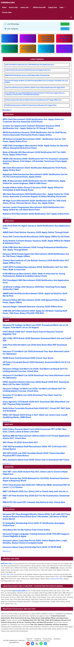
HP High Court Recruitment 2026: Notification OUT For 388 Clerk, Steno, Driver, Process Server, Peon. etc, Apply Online (35, 201)
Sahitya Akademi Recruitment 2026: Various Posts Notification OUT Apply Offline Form (33, 100)
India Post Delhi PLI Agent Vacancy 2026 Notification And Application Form (29, 64)
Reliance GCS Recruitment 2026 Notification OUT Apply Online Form (36, 214)
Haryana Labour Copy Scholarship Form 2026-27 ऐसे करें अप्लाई (32, 547)
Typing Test (52, 7)
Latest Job (24, 7)
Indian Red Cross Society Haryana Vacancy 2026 (46, 38)
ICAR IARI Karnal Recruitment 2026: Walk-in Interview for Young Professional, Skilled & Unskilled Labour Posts (34, 274)
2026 (46, 48)
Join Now (65, 24)
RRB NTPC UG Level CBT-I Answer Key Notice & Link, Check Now (34, 502)
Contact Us (37, 639)
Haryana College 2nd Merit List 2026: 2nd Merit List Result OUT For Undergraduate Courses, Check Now (35, 370)
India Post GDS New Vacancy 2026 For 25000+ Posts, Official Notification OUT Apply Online (35, 87)
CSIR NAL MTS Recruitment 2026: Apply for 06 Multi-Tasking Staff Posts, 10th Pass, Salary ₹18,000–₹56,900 (35, 312)
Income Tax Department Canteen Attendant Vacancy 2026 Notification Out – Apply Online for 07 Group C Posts (31, 127)
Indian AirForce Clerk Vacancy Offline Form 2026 (9, 38)
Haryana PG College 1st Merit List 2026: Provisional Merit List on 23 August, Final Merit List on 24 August (36, 81)
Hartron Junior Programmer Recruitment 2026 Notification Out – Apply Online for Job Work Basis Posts (34, 208)
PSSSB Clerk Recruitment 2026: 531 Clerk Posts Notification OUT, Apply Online (30, 105)
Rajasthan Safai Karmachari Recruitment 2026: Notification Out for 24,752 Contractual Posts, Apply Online (35, 175)
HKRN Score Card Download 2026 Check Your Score (28, 358)
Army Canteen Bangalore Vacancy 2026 (64, 38)
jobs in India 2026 (19, 591)
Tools (61, 7)
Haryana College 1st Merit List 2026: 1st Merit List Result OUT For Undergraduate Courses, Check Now (34, 389)
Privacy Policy (47, 639)
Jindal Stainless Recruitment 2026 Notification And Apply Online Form (28, 70)
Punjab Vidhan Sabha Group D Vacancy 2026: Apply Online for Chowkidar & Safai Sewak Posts (33, 188)
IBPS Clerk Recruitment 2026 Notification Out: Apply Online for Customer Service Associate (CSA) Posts (33, 120)
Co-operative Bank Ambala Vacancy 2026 (28, 38)
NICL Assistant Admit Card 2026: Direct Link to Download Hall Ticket (36, 460)
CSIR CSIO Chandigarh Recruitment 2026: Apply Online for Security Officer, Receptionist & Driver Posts (35, 146)
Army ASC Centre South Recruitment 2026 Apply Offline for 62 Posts (36, 236)
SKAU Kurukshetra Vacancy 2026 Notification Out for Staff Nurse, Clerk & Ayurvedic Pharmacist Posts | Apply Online (35, 133)
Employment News (56, 579)
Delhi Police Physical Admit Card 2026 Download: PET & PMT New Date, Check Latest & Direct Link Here (35, 430)
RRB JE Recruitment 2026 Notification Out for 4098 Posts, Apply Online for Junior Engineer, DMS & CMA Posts (34, 182)
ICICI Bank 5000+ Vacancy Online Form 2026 (27, 48)
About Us (29, 639)
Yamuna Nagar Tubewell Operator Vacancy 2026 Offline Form (33, 306)
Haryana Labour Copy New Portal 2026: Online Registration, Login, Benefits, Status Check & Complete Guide (35, 541)
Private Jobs (7, 12)
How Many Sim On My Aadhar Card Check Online (26, 530)
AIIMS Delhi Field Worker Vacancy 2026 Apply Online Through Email (27, 75)
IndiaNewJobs (8, 2)
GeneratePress (14, 642)
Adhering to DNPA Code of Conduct (38, 641)
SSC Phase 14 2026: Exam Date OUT (20, 442)
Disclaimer (57, 639)
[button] (71, 17)
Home (4, 7)
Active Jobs (13, 7)
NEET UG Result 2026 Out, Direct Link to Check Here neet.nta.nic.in (35, 491)
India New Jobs (8, 574)
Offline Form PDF (39, 7)
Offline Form (9, 48)
